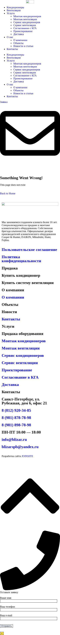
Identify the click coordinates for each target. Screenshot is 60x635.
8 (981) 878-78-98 (16, 418)
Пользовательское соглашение (29, 249)
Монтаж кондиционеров (27, 16)
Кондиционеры (15, 7)
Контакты (12, 49)
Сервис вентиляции (24, 25)
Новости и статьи (23, 46)
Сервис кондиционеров (26, 22)
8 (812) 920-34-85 (16, 410)
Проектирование (22, 31)
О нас (10, 37)
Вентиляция (13, 10)
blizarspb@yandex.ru (20, 447)
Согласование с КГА (25, 28)
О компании (20, 40)
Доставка (18, 34)
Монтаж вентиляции (25, 19)
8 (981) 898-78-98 (16, 425)
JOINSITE (27, 456)
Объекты (18, 43)
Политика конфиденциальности (21, 259)
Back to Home (7, 193)
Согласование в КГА (20, 377)
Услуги (11, 13)
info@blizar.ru (14, 439)
